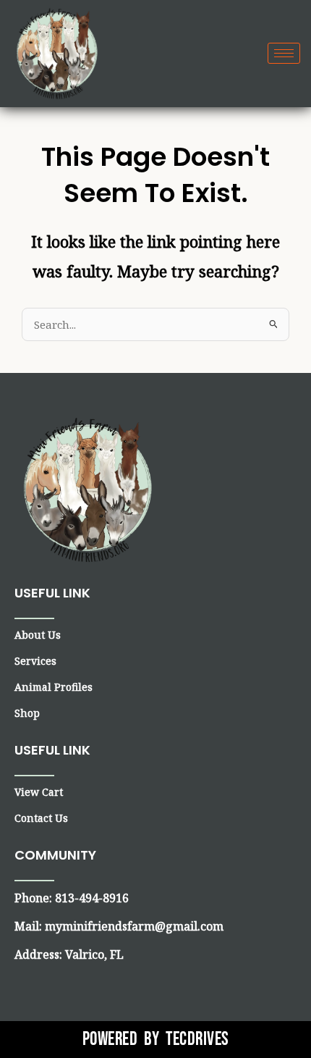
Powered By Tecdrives (155, 1039)
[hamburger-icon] (284, 53)
